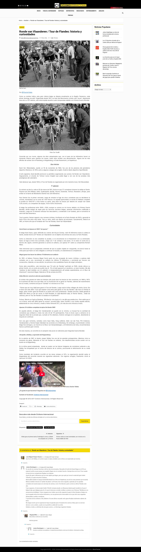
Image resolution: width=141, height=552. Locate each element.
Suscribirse (84, 421)
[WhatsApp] (25, 6)
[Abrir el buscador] (122, 13)
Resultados (80, 11)
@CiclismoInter (51, 390)
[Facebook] (19, 6)
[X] (23, 6)
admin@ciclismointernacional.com (29, 38)
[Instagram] (21, 6)
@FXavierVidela (27, 92)
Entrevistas (70, 11)
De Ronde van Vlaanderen (34, 427)
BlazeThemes (96, 549)
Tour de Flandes (49, 427)
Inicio (38, 11)
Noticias (61, 11)
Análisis (101, 11)
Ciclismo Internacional (41, 395)
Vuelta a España (49, 11)
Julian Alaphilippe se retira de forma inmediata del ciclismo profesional (111, 34)
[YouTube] (27, 6)
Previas (70, 15)
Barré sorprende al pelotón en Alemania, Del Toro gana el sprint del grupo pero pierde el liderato (112, 75)
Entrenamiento (91, 11)
